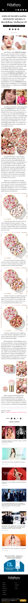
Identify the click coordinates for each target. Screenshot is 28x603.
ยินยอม (23, 600)
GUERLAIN (7, 412)
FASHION (4, 590)
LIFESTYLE (4, 588)
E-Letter (16, 588)
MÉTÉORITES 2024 (22, 412)
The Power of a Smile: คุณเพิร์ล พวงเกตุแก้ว (13, 462)
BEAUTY (4, 586)
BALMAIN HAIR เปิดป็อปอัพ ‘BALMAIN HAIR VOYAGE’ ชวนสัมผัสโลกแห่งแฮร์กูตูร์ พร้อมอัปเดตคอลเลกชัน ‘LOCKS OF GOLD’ (14, 527)
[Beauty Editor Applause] (14, 563)
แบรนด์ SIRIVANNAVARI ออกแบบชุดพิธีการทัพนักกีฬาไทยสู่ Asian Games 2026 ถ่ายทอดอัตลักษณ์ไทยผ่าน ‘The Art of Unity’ (13, 504)
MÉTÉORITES (14, 412)
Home (16, 582)
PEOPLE (4, 584)
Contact (16, 586)
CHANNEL (4, 594)
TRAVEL (4, 592)
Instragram (17, 584)
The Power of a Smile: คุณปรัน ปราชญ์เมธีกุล (14, 548)
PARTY (3, 582)
